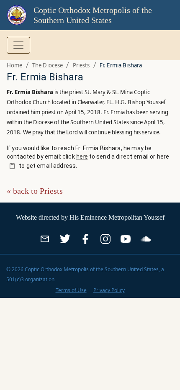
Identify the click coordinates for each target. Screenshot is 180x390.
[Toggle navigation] (18, 45)
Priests (81, 65)
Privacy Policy (109, 290)
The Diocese (47, 65)
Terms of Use (71, 290)
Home (15, 65)
